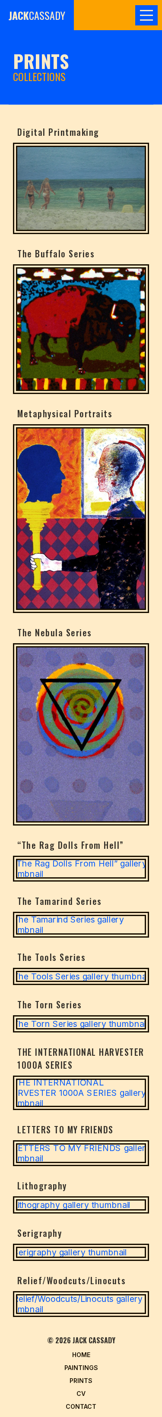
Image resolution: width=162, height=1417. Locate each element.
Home (81, 1354)
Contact (81, 1406)
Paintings (81, 1367)
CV (81, 1393)
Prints (81, 1380)
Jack (37, 15)
